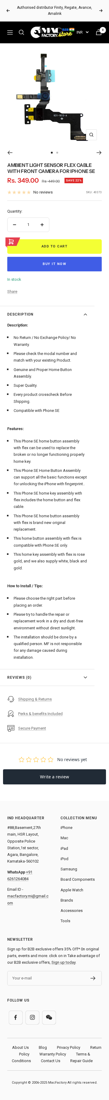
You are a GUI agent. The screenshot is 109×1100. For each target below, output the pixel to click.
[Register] (93, 978)
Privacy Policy (68, 1047)
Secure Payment (32, 728)
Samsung (69, 869)
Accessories (72, 910)
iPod (64, 858)
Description (20, 314)
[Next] (99, 153)
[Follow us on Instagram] (32, 1017)
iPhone (66, 827)
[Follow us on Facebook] (15, 1017)
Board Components (78, 879)
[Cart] (99, 32)
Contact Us (50, 1061)
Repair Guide (81, 1061)
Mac (64, 838)
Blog (43, 1047)
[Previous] (9, 153)
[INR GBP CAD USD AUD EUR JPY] (82, 32)
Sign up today (63, 962)
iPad (64, 848)
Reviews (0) (19, 677)
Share (12, 291)
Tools (65, 921)
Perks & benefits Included (40, 713)
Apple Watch (72, 890)
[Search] (21, 32)
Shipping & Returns (35, 699)
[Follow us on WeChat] (49, 1017)
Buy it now (54, 264)
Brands (67, 900)
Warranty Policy (52, 1054)
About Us (20, 1047)
